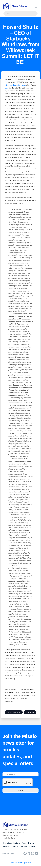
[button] (36, 6)
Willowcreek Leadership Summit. (15, 85)
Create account (30, 712)
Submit (20, 790)
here (6, 88)
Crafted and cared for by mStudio (20, 863)
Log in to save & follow (14, 712)
